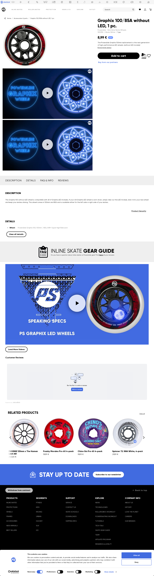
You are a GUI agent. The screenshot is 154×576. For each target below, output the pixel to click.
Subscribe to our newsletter (108, 474)
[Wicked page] (45, 2)
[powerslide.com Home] (3, 10)
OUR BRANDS (130, 521)
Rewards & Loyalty (103, 544)
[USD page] (20, 2)
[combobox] (118, 9)
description (13, 180)
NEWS (97, 503)
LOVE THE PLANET (131, 512)
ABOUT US (129, 503)
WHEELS (9, 512)
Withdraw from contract (19, 490)
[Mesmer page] (140, 2)
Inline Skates (16, 9)
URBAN (38, 516)
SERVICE (69, 503)
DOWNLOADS (71, 516)
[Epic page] (92, 2)
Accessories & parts (21, 18)
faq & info (46, 180)
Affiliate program (103, 539)
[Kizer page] (70, 2)
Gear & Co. (66, 9)
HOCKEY (39, 521)
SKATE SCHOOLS (72, 512)
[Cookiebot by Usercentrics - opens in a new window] (13, 571)
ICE (37, 530)
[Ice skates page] (115, 2)
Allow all (136, 555)
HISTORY (128, 507)
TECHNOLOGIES (101, 507)
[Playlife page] (78, 2)
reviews (63, 180)
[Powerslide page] (5, 2)
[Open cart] (150, 9)
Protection (51, 9)
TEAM (97, 535)
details (31, 180)
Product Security (138, 211)
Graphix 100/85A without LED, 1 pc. (42, 18)
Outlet (92, 9)
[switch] (60, 571)
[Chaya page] (29, 2)
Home (9, 18)
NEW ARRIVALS (12, 526)
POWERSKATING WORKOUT (106, 516)
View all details (16, 234)
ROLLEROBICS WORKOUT (105, 512)
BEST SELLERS (11, 530)
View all (142, 413)
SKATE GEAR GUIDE (102, 530)
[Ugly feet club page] (84, 2)
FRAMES (9, 516)
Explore (80, 9)
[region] (48, 96)
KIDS (37, 507)
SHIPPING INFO (71, 521)
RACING (39, 512)
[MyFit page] (54, 2)
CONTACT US (71, 507)
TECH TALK (99, 526)
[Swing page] (13, 2)
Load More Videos (16, 349)
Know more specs (104, 48)
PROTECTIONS (11, 507)
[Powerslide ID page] (107, 2)
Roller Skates (34, 9)
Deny (136, 562)
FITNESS (39, 503)
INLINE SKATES (11, 503)
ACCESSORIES (11, 521)
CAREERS (128, 516)
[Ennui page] (62, 2)
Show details (109, 572)
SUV (37, 526)
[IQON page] (132, 2)
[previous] (10, 437)
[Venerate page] (100, 2)
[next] (143, 437)
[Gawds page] (124, 2)
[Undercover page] (37, 2)
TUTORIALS (99, 521)
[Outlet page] (148, 2)
